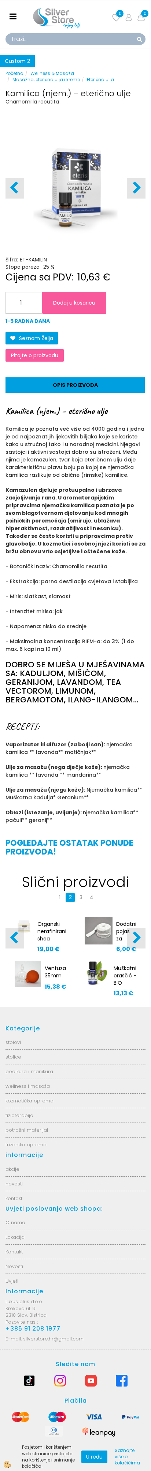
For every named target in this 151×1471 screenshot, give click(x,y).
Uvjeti (11, 1281)
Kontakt (14, 1251)
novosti (14, 1183)
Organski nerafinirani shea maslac (51, 935)
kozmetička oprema (29, 1100)
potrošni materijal (26, 1130)
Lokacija (15, 1237)
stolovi (13, 1042)
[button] (136, 188)
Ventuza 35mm (55, 972)
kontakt (13, 1198)
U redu (94, 1456)
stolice (13, 1056)
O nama (15, 1222)
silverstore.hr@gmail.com (53, 1338)
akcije (12, 1169)
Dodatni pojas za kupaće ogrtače (126, 938)
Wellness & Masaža (52, 73)
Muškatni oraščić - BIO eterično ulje (125, 983)
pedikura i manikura (29, 1071)
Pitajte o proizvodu (34, 355)
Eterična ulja (100, 79)
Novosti (14, 1266)
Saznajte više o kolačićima (127, 1456)
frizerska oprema (26, 1144)
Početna (14, 73)
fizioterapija (19, 1115)
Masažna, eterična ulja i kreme (46, 79)
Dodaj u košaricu (74, 302)
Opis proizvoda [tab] (75, 385)
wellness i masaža (27, 1086)
